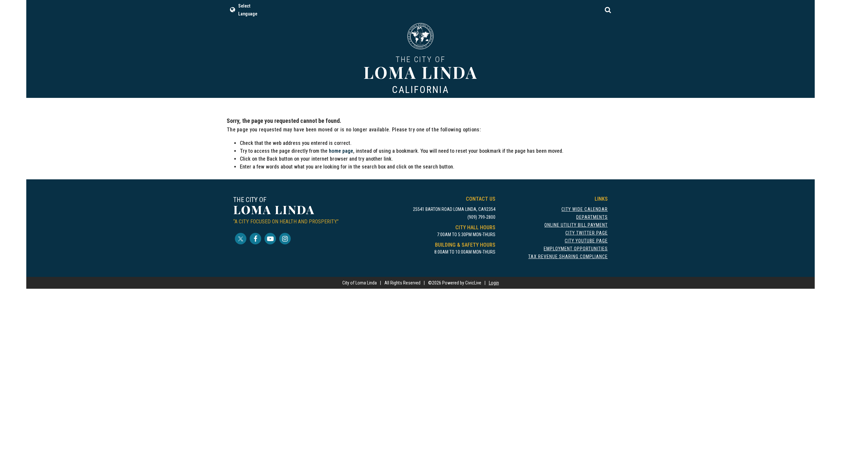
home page (341, 151)
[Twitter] (240, 238)
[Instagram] (285, 238)
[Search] (607, 9)
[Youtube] (270, 238)
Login (494, 282)
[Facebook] (255, 238)
